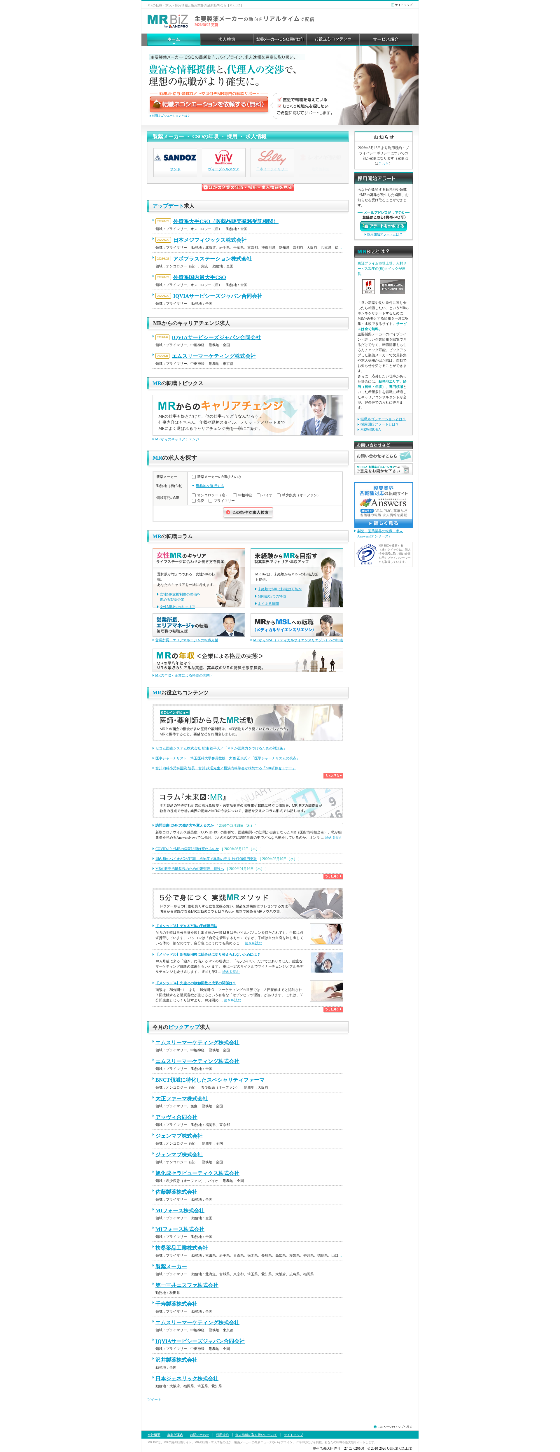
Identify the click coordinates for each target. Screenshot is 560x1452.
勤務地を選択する (210, 486)
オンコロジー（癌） (213, 495)
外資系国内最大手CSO (199, 277)
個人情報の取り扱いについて (256, 1435)
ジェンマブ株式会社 (179, 1136)
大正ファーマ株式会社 (181, 1098)
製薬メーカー (171, 1266)
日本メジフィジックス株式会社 (210, 240)
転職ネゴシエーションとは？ (171, 115)
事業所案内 (175, 1435)
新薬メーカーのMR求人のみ (219, 477)
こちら (383, 164)
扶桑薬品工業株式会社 (181, 1248)
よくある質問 (268, 604)
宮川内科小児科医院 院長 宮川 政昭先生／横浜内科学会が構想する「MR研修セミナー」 (225, 768)
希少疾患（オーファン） (301, 495)
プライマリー (224, 501)
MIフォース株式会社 (179, 1210)
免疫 (200, 501)
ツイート (154, 1399)
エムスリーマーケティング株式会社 (214, 356)
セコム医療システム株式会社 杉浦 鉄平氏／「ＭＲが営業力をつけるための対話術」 (221, 748)
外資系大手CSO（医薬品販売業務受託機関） (226, 221)
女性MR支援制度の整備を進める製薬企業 (180, 597)
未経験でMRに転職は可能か (280, 589)
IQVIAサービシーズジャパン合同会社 (217, 296)
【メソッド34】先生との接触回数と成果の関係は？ (195, 983)
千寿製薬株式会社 (176, 1304)
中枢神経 (245, 495)
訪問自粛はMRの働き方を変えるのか (184, 825)
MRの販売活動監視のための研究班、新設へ (189, 869)
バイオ (267, 495)
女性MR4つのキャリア (177, 607)
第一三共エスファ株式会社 (186, 1285)
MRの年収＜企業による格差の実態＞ (184, 675)
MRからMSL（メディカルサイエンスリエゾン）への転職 (298, 640)
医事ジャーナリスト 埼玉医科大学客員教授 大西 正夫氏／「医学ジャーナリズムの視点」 (227, 758)
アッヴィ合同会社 (176, 1117)
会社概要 (154, 1435)
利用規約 (222, 1435)
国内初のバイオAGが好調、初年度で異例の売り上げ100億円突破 (206, 859)
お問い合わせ (199, 1435)
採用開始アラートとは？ (384, 234)
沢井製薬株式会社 (176, 1360)
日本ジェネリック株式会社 (186, 1378)
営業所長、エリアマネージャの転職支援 (186, 640)
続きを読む (334, 838)
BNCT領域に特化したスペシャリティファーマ (210, 1080)
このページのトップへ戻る (394, 1426)
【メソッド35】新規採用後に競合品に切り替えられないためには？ (207, 954)
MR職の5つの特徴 (272, 596)
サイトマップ (403, 4)
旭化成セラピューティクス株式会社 (197, 1173)
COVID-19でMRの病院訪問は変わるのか (187, 849)
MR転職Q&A (370, 430)
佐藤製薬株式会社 (176, 1192)
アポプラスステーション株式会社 (212, 259)
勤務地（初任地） (170, 486)
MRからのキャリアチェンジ (177, 439)
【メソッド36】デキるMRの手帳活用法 (186, 926)
